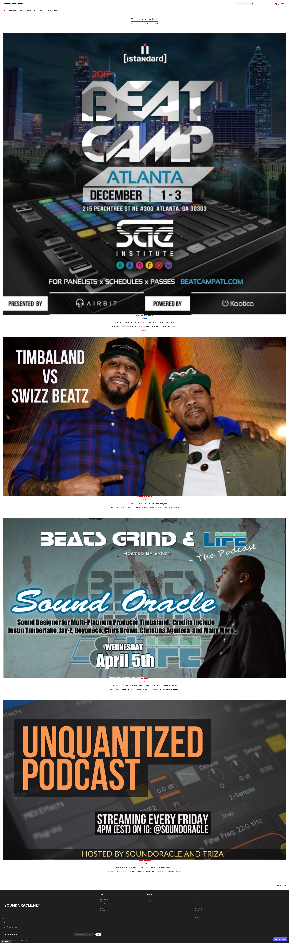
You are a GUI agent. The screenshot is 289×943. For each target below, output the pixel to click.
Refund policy (197, 917)
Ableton (140, 860)
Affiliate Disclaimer (199, 906)
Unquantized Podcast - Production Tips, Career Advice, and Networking (144, 867)
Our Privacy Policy (199, 908)
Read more (144, 330)
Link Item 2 (149, 901)
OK (98, 934)
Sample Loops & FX (104, 906)
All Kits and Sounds (104, 899)
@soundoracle (175, 689)
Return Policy (197, 912)
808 (142, 678)
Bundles (101, 912)
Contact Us (6, 941)
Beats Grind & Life (121, 689)
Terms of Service (198, 915)
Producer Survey (198, 903)
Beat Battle (140, 496)
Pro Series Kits (103, 903)
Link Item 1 (149, 899)
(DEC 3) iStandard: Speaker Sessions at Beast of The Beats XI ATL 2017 (144, 322)
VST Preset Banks (104, 910)
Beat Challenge (148, 496)
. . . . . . (148, 903)
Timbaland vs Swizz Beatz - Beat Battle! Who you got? (144, 503)
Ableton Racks (103, 915)
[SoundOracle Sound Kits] (13, 4)
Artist (146, 678)
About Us (197, 901)
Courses (101, 908)
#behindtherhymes (140, 315)
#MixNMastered (149, 315)
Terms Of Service (198, 910)
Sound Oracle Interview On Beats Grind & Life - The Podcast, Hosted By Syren (144, 685)
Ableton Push (147, 860)
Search (196, 899)
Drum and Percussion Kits (105, 901)
